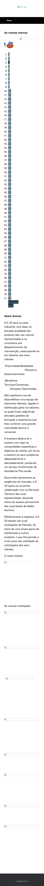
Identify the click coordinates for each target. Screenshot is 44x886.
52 (9, 261)
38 (9, 204)
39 (9, 208)
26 (9, 156)
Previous (13, 302)
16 (9, 115)
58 (9, 286)
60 (9, 294)
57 (9, 282)
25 (9, 152)
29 (9, 168)
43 (9, 225)
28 (9, 164)
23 (9, 143)
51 (9, 257)
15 (9, 111)
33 (9, 184)
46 (9, 237)
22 (9, 139)
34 (9, 188)
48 (9, 245)
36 (9, 196)
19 (9, 127)
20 (9, 131)
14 (9, 107)
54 (9, 269)
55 (9, 273)
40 (9, 212)
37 (9, 200)
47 (9, 241)
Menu (9, 20)
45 (9, 233)
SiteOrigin (20, 881)
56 (9, 278)
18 (9, 123)
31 (9, 176)
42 (9, 221)
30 (9, 172)
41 (9, 217)
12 (9, 99)
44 (9, 229)
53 (9, 265)
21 (9, 135)
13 (9, 103)
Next (10, 305)
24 (9, 148)
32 (9, 180)
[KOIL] (22, 6)
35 (9, 192)
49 (9, 249)
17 (9, 119)
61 (9, 298)
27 (9, 160)
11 (9, 95)
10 (9, 91)
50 (9, 253)
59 (9, 290)
